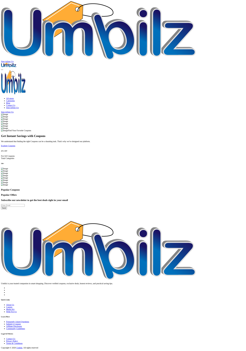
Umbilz (19, 348)
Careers (9, 307)
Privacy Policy (12, 341)
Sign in (4, 61)
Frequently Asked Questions (17, 322)
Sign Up (10, 61)
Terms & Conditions (14, 343)
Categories (10, 101)
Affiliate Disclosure (14, 326)
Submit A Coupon (13, 324)
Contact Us (10, 105)
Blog (8, 103)
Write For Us (11, 312)
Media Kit (10, 309)
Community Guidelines (15, 329)
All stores (10, 98)
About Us (10, 305)
